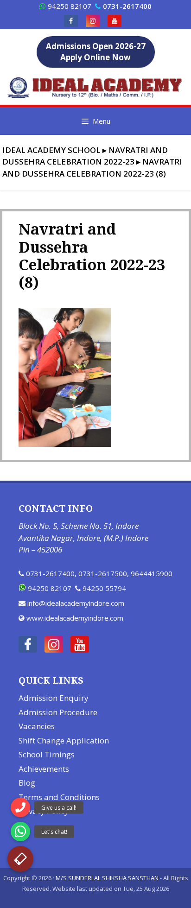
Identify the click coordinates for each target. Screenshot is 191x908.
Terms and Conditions (59, 797)
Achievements (44, 768)
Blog (27, 782)
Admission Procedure (58, 712)
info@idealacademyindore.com (75, 603)
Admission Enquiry (54, 697)
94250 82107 (69, 6)
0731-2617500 (102, 573)
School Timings (47, 754)
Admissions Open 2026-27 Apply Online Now (96, 52)
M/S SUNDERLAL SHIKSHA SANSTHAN (107, 878)
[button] (20, 859)
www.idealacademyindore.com (74, 617)
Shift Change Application (64, 740)
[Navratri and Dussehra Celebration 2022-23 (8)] (65, 444)
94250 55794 (104, 588)
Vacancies (37, 726)
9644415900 (151, 573)
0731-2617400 (50, 573)
